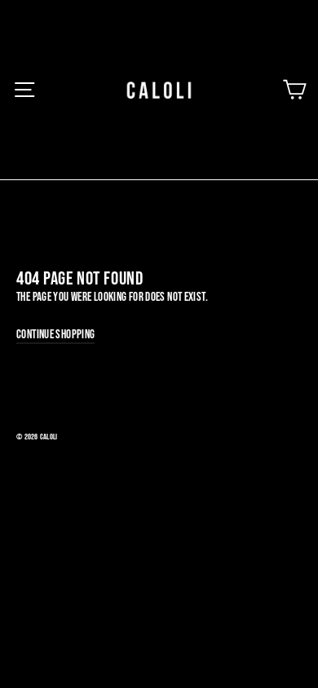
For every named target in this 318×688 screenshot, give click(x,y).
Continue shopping (55, 334)
